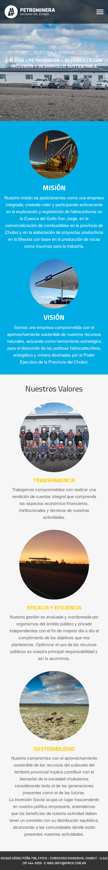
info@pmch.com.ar (70, 863)
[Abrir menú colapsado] (99, 11)
